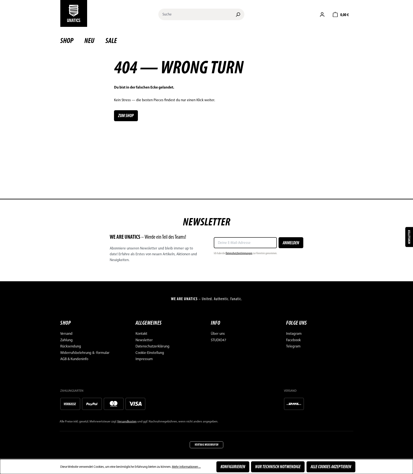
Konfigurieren (232, 466)
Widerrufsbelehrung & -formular (84, 352)
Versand (66, 333)
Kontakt (141, 333)
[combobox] (195, 14)
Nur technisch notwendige (278, 466)
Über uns (218, 333)
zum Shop (126, 115)
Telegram (293, 346)
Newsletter (144, 340)
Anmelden (291, 242)
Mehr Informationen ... (186, 467)
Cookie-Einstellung (150, 352)
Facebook (293, 340)
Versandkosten (127, 421)
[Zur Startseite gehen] (73, 13)
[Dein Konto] (322, 14)
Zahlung (66, 340)
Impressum (144, 359)
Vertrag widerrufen (207, 444)
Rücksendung (70, 346)
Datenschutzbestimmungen (239, 253)
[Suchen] (238, 14)
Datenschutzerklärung (153, 346)
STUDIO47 (218, 340)
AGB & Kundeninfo (74, 359)
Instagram (294, 333)
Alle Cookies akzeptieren (331, 466)
